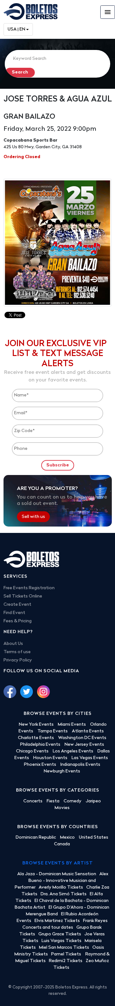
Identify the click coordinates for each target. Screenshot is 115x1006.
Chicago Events (32, 751)
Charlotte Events (36, 738)
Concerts (32, 801)
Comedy (72, 801)
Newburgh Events (62, 771)
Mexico (67, 837)
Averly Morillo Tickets (61, 887)
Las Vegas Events (90, 758)
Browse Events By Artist (57, 863)
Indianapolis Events (80, 764)
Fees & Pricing (18, 621)
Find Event (14, 613)
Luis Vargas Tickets (61, 941)
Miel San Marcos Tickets (64, 947)
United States (93, 837)
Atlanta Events (88, 731)
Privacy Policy (18, 660)
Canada (62, 844)
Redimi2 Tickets (65, 961)
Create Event (17, 604)
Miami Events (72, 724)
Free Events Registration (29, 588)
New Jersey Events (84, 744)
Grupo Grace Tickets (59, 934)
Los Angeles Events (73, 751)
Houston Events (50, 758)
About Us (13, 643)
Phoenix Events (40, 764)
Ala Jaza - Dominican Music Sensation (56, 874)
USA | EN (16, 29)
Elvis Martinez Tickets (57, 921)
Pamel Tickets (66, 954)
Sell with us (33, 516)
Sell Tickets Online (23, 596)
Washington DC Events (82, 738)
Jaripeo (93, 801)
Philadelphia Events (40, 744)
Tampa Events (52, 731)
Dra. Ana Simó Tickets (64, 894)
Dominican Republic (36, 837)
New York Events (36, 724)
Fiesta (53, 801)
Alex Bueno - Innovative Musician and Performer (61, 881)
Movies (62, 808)
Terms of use (17, 652)
